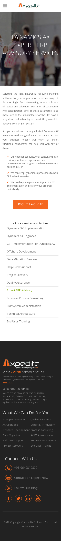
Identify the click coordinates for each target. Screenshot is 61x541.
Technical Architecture (21, 314)
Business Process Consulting (25, 298)
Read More (8, 382)
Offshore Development (21, 251)
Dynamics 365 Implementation (26, 228)
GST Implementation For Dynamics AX (31, 244)
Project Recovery (17, 275)
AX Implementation (14, 419)
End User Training (18, 321)
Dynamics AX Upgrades (21, 236)
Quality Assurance (18, 282)
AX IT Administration (42, 435)
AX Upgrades (10, 424)
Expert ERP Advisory (19, 290)
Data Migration (11, 435)
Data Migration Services (22, 259)
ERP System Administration (24, 306)
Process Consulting (41, 430)
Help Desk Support (19, 267)
